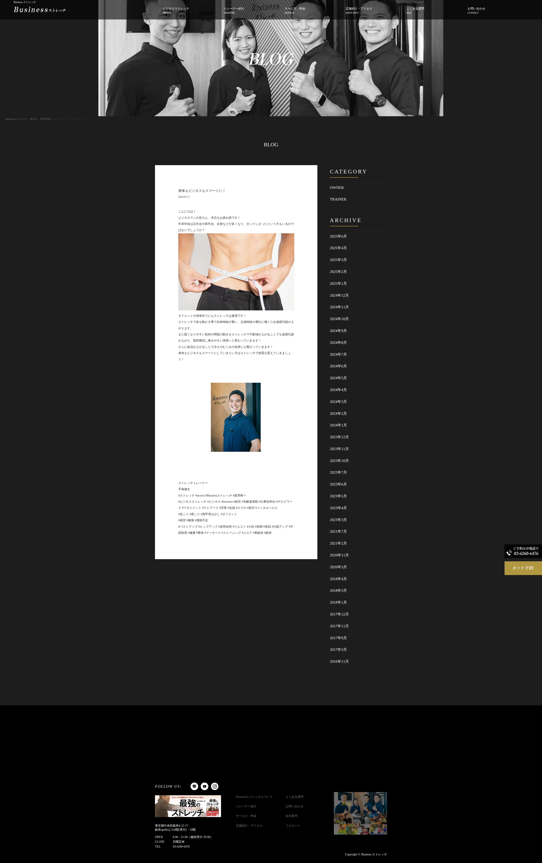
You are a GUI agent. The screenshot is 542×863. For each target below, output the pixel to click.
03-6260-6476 (181, 846)
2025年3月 (338, 260)
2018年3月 (338, 590)
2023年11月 (339, 449)
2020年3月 (338, 567)
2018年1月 (338, 602)
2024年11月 (339, 307)
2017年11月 (339, 626)
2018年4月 (338, 579)
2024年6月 (338, 366)
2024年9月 (338, 331)
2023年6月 (338, 484)
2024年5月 (338, 378)
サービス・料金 (295, 10)
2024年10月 (339, 319)
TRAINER (338, 199)
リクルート (293, 825)
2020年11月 (339, 555)
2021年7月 (338, 531)
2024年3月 (338, 402)
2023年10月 (339, 461)
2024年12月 (339, 295)
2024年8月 (338, 342)
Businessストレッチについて (254, 796)
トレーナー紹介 (234, 10)
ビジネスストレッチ (176, 10)
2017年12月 (339, 614)
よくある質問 (415, 10)
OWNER (337, 187)
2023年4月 (338, 508)
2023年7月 (338, 472)
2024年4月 (338, 390)
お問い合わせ (476, 10)
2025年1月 (338, 283)
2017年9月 (338, 638)
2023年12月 (339, 437)
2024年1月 (338, 425)
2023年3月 (338, 520)
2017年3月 (338, 649)
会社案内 (291, 815)
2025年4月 (338, 248)
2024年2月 (338, 413)
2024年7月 (338, 354)
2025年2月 (338, 272)
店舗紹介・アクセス (359, 10)
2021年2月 (338, 543)
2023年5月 (338, 496)
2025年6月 (338, 236)
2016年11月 (339, 661)
